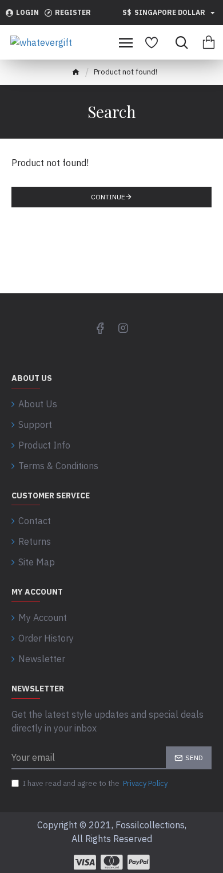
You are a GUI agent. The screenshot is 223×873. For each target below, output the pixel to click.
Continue (108, 196)
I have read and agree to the (95, 783)
